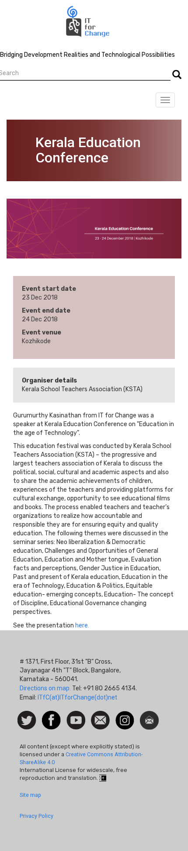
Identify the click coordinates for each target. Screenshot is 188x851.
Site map (30, 795)
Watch (75, 715)
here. (82, 625)
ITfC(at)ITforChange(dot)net (77, 697)
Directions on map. (45, 688)
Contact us (100, 719)
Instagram (124, 715)
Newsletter (149, 715)
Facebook (51, 715)
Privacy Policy (36, 816)
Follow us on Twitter (26, 721)
